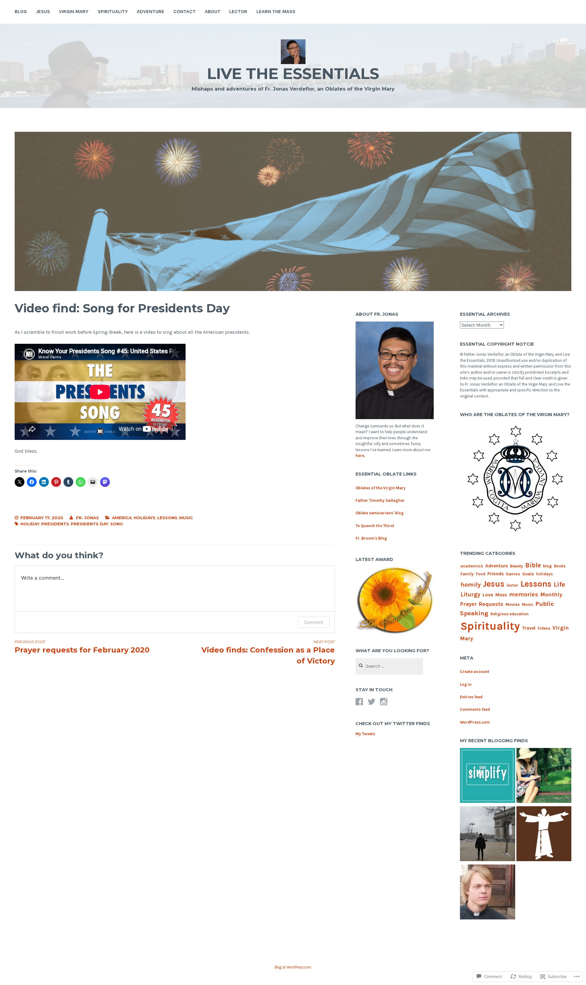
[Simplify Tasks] (487, 776)
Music (186, 517)
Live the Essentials (293, 73)
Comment (313, 622)
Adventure (150, 11)
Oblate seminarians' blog (380, 513)
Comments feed (475, 709)
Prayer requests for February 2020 (82, 646)
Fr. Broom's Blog (371, 538)
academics (472, 565)
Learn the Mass (275, 11)
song (116, 523)
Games (513, 574)
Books (560, 566)
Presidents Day (89, 523)
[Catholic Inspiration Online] (487, 834)
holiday (29, 523)
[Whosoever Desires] (487, 893)
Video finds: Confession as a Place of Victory (268, 652)
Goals (528, 574)
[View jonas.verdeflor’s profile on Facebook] (359, 701)
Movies (512, 604)
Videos (543, 628)
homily (471, 584)
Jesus (43, 11)
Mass (501, 595)
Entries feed (471, 697)
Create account (474, 671)
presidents (55, 523)
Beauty (516, 566)
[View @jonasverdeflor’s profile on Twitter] (371, 701)
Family (467, 573)
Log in (466, 684)
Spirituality (113, 11)
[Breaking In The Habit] (543, 834)
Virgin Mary (74, 11)
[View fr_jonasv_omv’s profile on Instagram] (383, 701)
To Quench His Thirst (375, 525)
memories (523, 594)
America (122, 517)
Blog (21, 11)
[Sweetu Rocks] (543, 776)
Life (559, 584)
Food (480, 574)
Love (488, 595)
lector (238, 11)
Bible (533, 565)
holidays (144, 517)
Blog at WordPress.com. (293, 967)
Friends (495, 574)
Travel (528, 628)
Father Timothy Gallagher (380, 500)
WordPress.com (475, 722)
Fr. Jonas (87, 517)
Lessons (167, 517)
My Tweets (365, 734)
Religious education (509, 614)
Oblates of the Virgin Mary (381, 488)
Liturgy (470, 594)
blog (547, 565)
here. (360, 455)
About (212, 11)
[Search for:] (389, 666)
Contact (184, 11)
